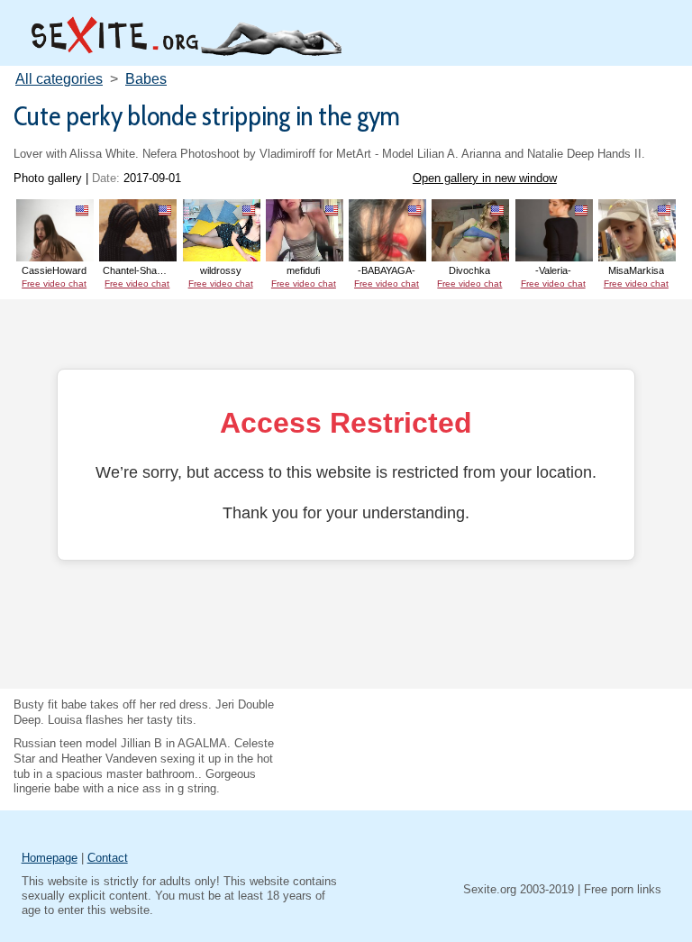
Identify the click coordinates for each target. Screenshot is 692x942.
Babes (146, 79)
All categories (59, 79)
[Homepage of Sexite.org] (184, 51)
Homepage (49, 857)
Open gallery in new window (485, 178)
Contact (107, 857)
